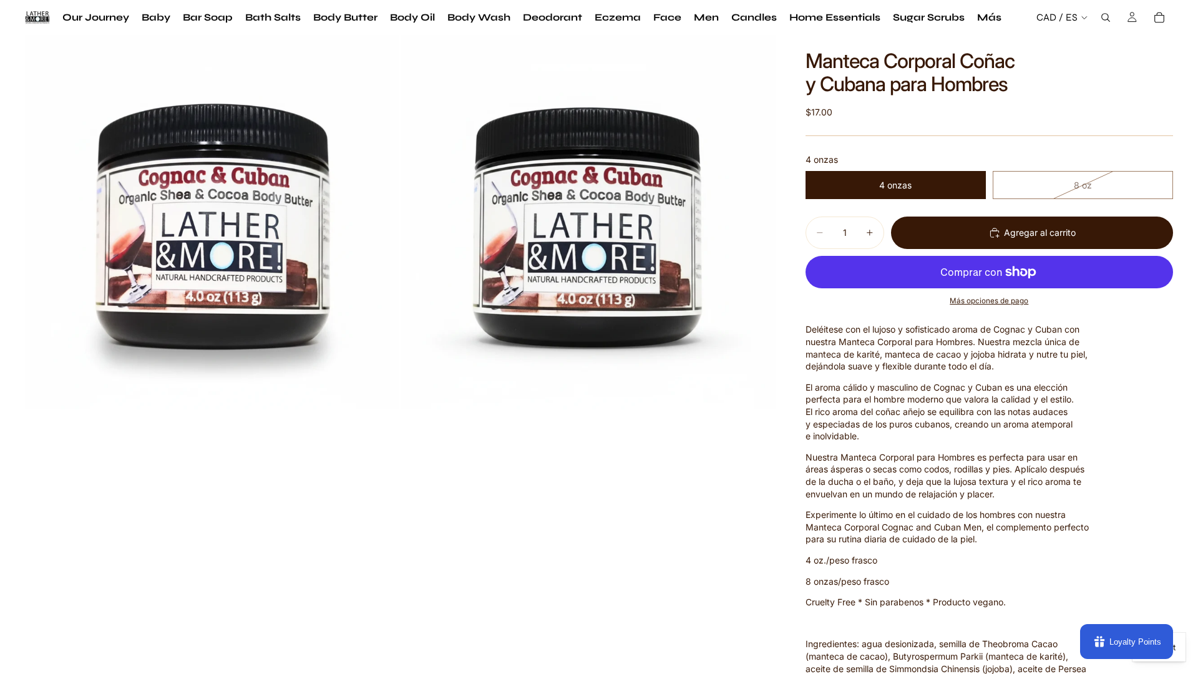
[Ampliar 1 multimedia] (212, 222)
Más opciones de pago (989, 300)
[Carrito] (1159, 17)
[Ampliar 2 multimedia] (588, 222)
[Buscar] (1105, 17)
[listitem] (989, 17)
